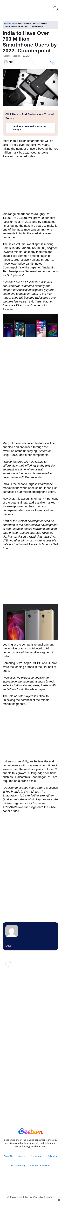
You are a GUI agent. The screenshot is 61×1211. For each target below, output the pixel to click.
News (14, 23)
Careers (22, 1156)
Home (7, 23)
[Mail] (41, 1181)
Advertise (53, 1156)
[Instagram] (20, 1181)
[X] (46, 62)
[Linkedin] (34, 1181)
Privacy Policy (18, 1165)
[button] (48, 8)
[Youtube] (27, 1181)
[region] (31, 1207)
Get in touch (37, 1156)
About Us (8, 1156)
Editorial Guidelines (40, 1165)
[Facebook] (41, 62)
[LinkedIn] (36, 62)
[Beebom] (13, 8)
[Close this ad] (58, 1200)
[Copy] (52, 62)
